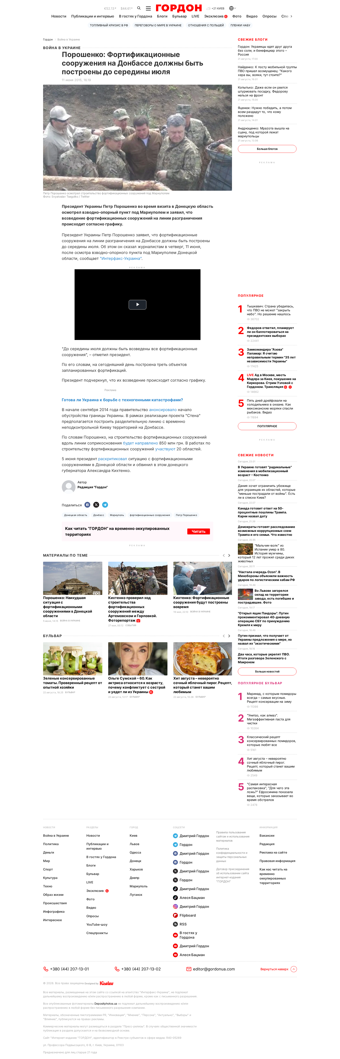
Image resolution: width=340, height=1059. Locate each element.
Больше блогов (267, 148)
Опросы (269, 16)
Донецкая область (75, 515)
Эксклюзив (214, 16)
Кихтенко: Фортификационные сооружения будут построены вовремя (201, 602)
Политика (51, 844)
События (130, 625)
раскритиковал (112, 458)
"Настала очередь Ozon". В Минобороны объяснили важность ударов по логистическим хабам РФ (267, 576)
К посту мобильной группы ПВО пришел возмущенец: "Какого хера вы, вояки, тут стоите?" (267, 71)
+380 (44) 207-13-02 (141, 969)
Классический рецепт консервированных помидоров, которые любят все (271, 741)
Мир (46, 861)
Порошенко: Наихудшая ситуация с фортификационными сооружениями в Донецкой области (67, 607)
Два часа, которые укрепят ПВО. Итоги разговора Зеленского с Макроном (264, 658)
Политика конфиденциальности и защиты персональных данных (231, 855)
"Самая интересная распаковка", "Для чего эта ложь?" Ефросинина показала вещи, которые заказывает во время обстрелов (270, 792)
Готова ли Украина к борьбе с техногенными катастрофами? (122, 400)
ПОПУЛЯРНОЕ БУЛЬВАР (260, 683)
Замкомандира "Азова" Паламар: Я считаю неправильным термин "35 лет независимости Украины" (271, 355)
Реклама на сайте (273, 852)
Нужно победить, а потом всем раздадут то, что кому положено (265, 112)
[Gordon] (179, 8)
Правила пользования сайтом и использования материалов (232, 836)
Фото (236, 16)
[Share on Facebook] (87, 505)
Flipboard (188, 915)
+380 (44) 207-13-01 (69, 969)
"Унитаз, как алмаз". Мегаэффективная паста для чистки (268, 719)
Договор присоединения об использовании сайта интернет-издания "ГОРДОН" (232, 875)
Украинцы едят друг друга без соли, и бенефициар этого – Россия (265, 50)
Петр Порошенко (186, 515)
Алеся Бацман (192, 898)
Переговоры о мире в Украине (158, 25)
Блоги (162, 16)
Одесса (135, 852)
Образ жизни (53, 895)
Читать (199, 531)
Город (134, 827)
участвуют (165, 449)
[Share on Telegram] (105, 505)
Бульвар (179, 16)
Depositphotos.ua (105, 1003)
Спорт (48, 869)
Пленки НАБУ (240, 25)
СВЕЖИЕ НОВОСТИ (256, 455)
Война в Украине (68, 39)
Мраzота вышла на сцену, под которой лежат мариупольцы (263, 132)
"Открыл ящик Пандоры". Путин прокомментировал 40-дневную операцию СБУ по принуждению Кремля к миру (264, 619)
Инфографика (54, 911)
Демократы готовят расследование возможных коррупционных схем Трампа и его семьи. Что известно (266, 531)
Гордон (48, 39)
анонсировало (163, 409)
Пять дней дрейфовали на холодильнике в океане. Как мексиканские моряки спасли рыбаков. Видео (270, 406)
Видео (252, 16)
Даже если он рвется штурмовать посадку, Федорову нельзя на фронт (263, 91)
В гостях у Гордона (135, 16)
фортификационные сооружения (150, 515)
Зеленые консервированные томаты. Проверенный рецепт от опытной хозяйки (72, 682)
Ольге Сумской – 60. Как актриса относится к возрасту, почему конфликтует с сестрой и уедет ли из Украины (136, 685)
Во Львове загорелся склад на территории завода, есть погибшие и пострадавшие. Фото (266, 596)
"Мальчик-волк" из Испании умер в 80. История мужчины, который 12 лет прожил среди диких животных (266, 553)
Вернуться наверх (274, 969)
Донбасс (98, 515)
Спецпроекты (97, 933)
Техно (47, 886)
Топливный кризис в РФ (109, 25)
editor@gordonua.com (214, 969)
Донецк (135, 861)
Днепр (134, 878)
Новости (58, 16)
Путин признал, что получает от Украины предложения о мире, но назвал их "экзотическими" (265, 639)
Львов (134, 844)
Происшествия (55, 903)
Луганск (136, 895)
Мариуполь (117, 515)
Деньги (48, 852)
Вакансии (267, 835)
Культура (50, 878)
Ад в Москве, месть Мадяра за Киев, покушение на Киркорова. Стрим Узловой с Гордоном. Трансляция (271, 381)
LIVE (195, 16)
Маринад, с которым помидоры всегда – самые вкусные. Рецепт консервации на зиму (271, 698)
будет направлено (140, 443)
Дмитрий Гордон (194, 836)
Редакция (267, 844)
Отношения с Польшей (206, 25)
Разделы (92, 827)
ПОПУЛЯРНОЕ (251, 296)
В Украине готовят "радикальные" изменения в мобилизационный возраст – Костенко (265, 471)
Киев (133, 835)
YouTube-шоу (96, 924)
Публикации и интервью (92, 16)
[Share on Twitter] (96, 505)
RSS (183, 924)
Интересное (52, 920)
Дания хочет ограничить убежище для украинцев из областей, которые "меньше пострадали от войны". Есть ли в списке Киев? (266, 491)
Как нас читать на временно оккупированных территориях (273, 876)
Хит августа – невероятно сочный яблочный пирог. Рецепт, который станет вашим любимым (271, 764)
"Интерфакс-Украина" (120, 258)
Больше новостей (267, 671)
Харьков (136, 869)
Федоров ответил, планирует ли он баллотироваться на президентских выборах (270, 332)
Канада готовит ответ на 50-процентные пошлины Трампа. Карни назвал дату (262, 512)
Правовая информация (277, 861)
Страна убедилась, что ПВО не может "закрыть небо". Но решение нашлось (270, 310)
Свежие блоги (253, 39)
